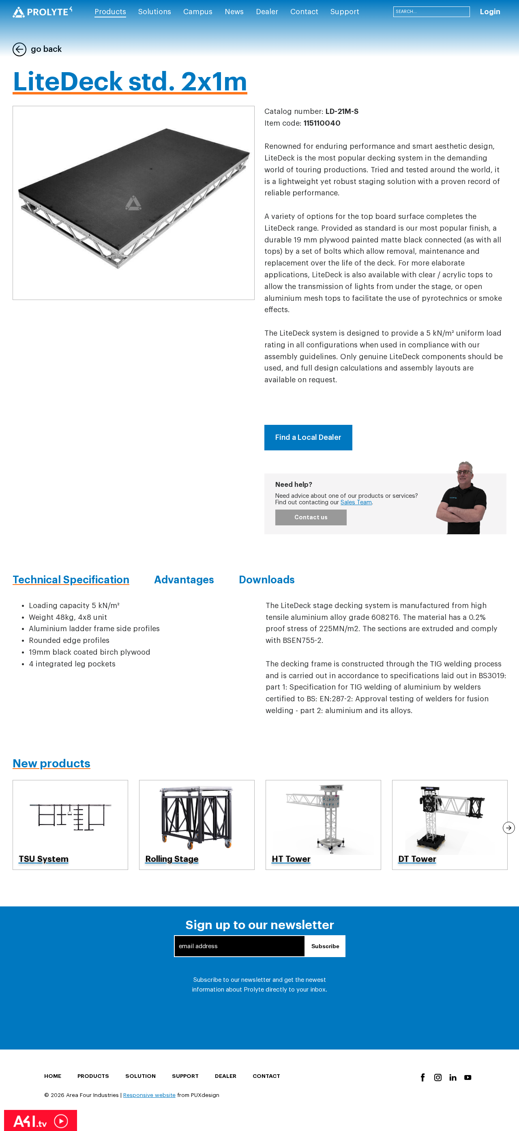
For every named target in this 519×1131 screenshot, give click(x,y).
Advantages (184, 580)
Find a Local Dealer (308, 437)
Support (185, 1076)
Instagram (437, 1076)
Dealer (225, 1076)
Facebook (422, 1076)
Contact (266, 1076)
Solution (140, 1076)
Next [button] (509, 828)
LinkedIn (452, 1076)
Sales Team (356, 502)
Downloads (267, 580)
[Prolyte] (42, 12)
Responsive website (149, 1095)
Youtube (467, 1076)
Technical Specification (71, 580)
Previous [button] (10, 828)
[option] (70, 824)
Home (52, 1076)
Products (93, 1076)
